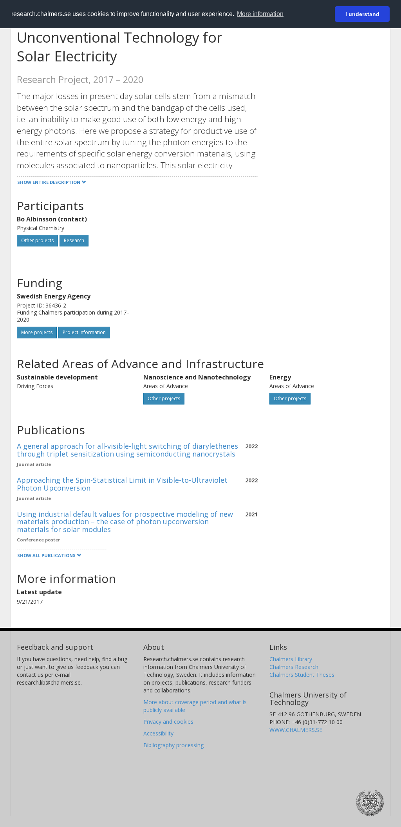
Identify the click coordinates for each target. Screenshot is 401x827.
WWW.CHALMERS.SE (295, 730)
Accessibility (158, 733)
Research (74, 240)
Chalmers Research (293, 667)
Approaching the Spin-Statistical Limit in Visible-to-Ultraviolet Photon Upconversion (122, 484)
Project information (84, 332)
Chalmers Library (290, 659)
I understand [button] (362, 14)
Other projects (37, 240)
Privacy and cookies (168, 721)
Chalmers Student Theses (301, 674)
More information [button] (260, 14)
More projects (36, 332)
